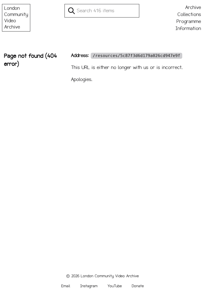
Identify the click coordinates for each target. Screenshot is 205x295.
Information (188, 29)
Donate (138, 286)
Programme (188, 21)
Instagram (89, 286)
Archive (193, 7)
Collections (189, 15)
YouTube (115, 286)
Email (65, 286)
